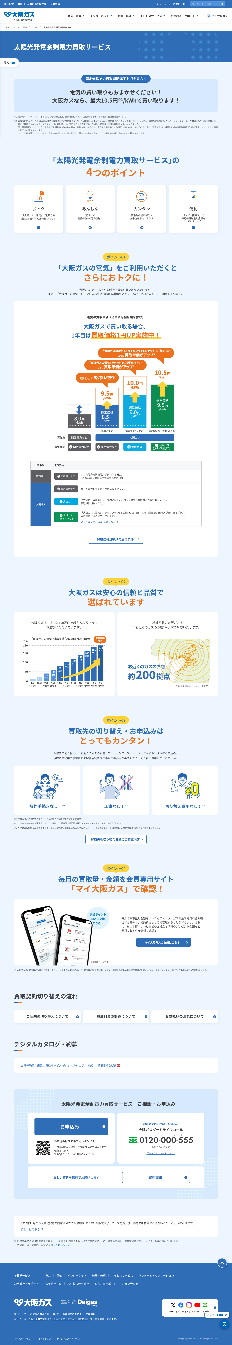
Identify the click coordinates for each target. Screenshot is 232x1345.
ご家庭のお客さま (39, 1314)
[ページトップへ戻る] (222, 1263)
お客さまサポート (105, 1284)
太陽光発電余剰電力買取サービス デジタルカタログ (52, 1065)
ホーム (8, 27)
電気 (59, 1275)
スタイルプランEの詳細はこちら (98, 521)
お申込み (69, 1126)
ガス (48, 1275)
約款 (91, 1065)
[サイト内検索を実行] (221, 3)
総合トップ (20, 1314)
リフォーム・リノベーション (156, 1275)
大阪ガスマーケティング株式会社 (71, 1319)
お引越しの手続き (78, 1284)
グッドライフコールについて (161, 1153)
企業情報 (55, 4)
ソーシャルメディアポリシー (70, 1338)
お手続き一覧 (53, 1284)
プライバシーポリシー (24, 1338)
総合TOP (9, 4)
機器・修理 (124, 16)
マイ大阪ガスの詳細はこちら (162, 942)
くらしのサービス (151, 16)
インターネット (99, 16)
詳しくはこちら (30, 1229)
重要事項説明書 (107, 1065)
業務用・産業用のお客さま (32, 4)
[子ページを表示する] (35, 27)
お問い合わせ (180, 4)
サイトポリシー (46, 1338)
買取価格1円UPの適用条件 (115, 539)
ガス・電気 (74, 16)
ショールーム (163, 4)
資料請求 (155, 1177)
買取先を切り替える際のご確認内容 (115, 839)
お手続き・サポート (183, 16)
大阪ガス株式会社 (37, 1319)
